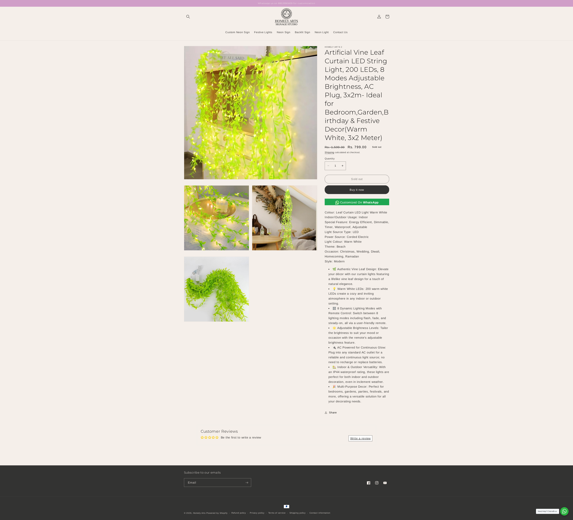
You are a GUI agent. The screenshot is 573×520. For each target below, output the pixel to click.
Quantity (330, 158)
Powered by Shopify (217, 513)
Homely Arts (199, 513)
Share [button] (333, 412)
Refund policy (238, 513)
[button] (188, 17)
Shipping (329, 152)
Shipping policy (297, 513)
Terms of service (277, 513)
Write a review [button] (360, 438)
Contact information (319, 513)
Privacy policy (257, 513)
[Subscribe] (247, 482)
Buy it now (357, 189)
